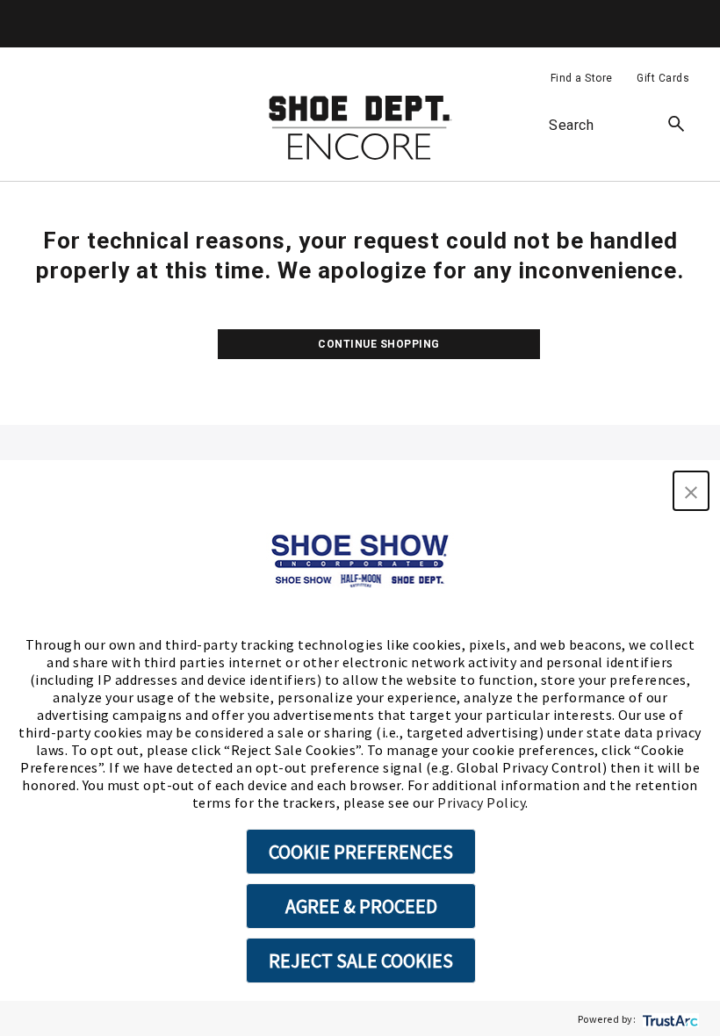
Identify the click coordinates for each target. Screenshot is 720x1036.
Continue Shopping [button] (379, 344)
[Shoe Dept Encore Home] (360, 128)
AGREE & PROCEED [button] (361, 906)
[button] (691, 490)
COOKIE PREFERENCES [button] (361, 851)
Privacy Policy (481, 802)
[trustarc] (669, 1018)
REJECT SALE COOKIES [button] (361, 960)
